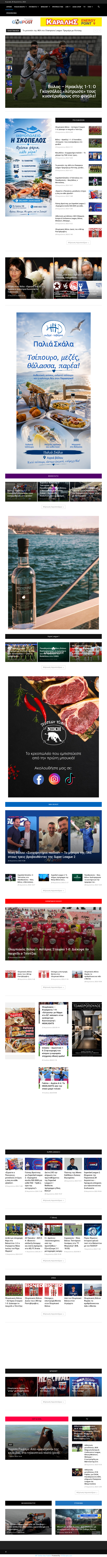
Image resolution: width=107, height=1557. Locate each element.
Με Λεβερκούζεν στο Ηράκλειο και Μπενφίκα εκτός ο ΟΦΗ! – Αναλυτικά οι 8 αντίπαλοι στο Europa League (85, 651)
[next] (99, 30)
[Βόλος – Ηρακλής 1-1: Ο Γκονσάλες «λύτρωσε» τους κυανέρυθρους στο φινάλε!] (95, 143)
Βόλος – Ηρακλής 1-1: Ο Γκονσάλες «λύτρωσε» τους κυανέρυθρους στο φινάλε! (68, 142)
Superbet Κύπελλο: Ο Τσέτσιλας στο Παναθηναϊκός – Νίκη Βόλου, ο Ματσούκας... (68, 180)
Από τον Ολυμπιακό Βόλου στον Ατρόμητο (72, 1300)
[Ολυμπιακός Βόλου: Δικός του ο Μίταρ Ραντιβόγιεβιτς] (95, 232)
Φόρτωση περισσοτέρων (77, 242)
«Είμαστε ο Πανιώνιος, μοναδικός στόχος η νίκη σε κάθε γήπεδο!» (13, 1177)
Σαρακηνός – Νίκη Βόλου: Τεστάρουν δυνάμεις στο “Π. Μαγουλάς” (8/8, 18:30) (72, 1243)
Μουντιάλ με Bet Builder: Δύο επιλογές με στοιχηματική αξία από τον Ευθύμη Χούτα (76, 1528)
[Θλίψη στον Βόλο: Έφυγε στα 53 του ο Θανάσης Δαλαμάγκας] (78, 269)
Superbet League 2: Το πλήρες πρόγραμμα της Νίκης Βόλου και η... (59, 877)
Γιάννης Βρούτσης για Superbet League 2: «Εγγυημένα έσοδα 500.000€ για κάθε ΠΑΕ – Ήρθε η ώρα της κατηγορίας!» (33, 1180)
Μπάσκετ (44, 7)
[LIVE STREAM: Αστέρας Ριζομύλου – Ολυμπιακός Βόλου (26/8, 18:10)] (66, 290)
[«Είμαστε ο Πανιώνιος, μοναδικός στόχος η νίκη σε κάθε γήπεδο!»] (95, 194)
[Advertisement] (53, 1124)
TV (84, 7)
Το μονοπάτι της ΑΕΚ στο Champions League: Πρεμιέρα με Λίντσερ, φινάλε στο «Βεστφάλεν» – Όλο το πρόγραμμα (21, 651)
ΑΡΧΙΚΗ (9, 7)
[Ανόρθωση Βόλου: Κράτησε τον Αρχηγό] (54, 1387)
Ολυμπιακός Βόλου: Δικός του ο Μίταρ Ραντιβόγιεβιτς (25, 974)
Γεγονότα (33, 7)
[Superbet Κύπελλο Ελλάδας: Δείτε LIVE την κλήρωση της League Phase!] (90, 290)
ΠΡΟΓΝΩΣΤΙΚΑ (57, 7)
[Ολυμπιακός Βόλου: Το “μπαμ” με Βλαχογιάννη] (21, 1387)
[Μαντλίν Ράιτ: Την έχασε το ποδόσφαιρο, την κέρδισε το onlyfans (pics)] (36, 1442)
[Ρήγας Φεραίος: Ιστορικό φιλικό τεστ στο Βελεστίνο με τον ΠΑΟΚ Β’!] (93, 1229)
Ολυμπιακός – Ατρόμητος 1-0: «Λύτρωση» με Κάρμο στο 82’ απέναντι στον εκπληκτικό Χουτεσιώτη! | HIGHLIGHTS (52, 1015)
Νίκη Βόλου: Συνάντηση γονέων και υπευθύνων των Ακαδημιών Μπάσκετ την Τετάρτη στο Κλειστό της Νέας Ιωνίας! (84, 1385)
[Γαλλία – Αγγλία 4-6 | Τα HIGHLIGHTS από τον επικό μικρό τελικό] (53, 1078)
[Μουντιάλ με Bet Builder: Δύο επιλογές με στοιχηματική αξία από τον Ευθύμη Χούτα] (78, 1522)
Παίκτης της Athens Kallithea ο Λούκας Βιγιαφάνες (72, 1175)
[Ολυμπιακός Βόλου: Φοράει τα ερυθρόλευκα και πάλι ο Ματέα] (77, 974)
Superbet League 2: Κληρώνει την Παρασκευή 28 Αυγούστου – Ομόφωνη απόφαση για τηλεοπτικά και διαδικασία (92, 1180)
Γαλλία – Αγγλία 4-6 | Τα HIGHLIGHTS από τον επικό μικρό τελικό (53, 1086)
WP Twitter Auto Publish (43, 1555)
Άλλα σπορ (77, 7)
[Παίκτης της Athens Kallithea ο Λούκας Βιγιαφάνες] (73, 1164)
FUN (89, 7)
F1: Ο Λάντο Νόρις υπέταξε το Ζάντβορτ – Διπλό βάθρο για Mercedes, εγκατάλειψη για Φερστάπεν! (28, 1527)
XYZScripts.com (66, 1555)
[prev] (95, 30)
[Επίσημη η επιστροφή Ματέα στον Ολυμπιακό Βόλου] (44, 974)
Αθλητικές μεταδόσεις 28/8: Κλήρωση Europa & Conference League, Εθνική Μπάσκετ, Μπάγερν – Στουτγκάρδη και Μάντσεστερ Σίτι (87, 1432)
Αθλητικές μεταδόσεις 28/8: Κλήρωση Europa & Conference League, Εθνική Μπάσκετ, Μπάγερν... (69, 218)
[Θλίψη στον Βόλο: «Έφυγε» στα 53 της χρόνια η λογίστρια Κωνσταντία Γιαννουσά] (29, 278)
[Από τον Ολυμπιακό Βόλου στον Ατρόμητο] (73, 1290)
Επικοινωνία (11, 13)
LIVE (67, 7)
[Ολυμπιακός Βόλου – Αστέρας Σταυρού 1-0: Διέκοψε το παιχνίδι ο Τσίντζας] (95, 130)
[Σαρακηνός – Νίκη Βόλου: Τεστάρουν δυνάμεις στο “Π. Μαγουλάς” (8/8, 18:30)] (73, 1229)
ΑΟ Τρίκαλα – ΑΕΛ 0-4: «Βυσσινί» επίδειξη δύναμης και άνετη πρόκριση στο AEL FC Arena (33, 1243)
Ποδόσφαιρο (19, 7)
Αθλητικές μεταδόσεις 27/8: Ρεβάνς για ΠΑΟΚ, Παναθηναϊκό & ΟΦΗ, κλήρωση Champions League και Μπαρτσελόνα (92, 1477)
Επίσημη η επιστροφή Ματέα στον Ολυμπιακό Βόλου (59, 974)
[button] (99, 7)
